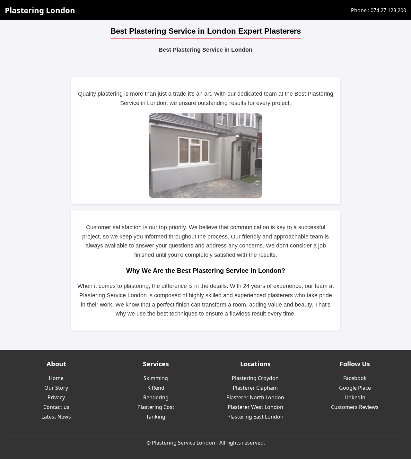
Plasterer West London (255, 407)
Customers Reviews (355, 407)
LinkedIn (355, 397)
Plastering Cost (155, 407)
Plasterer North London (255, 397)
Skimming (156, 378)
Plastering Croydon (255, 378)
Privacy (56, 397)
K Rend (155, 387)
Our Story (56, 387)
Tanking (155, 416)
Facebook (355, 378)
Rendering (156, 397)
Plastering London (40, 10)
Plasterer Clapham (255, 387)
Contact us (56, 407)
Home (56, 378)
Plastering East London (255, 416)
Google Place (355, 387)
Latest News (56, 416)
